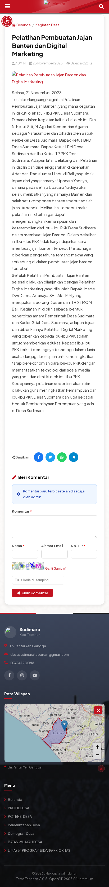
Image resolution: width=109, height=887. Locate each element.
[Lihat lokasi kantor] (101, 768)
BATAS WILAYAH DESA (25, 842)
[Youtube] (35, 675)
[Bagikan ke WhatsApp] (62, 457)
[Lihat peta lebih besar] (98, 710)
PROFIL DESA (18, 808)
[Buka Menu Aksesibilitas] (7, 21)
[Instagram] (22, 675)
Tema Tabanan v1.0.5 (31, 879)
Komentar (22, 511)
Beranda (23, 25)
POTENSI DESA (20, 816)
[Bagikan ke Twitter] (50, 457)
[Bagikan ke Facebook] (38, 457)
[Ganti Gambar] (55, 568)
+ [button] (97, 747)
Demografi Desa (21, 833)
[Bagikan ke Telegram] (73, 457)
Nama (18, 546)
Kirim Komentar (35, 593)
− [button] (97, 754)
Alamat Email (52, 546)
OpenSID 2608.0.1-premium (71, 879)
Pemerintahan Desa (24, 825)
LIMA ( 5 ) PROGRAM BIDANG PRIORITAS (39, 850)
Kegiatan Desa (47, 25)
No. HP (78, 546)
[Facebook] (9, 675)
